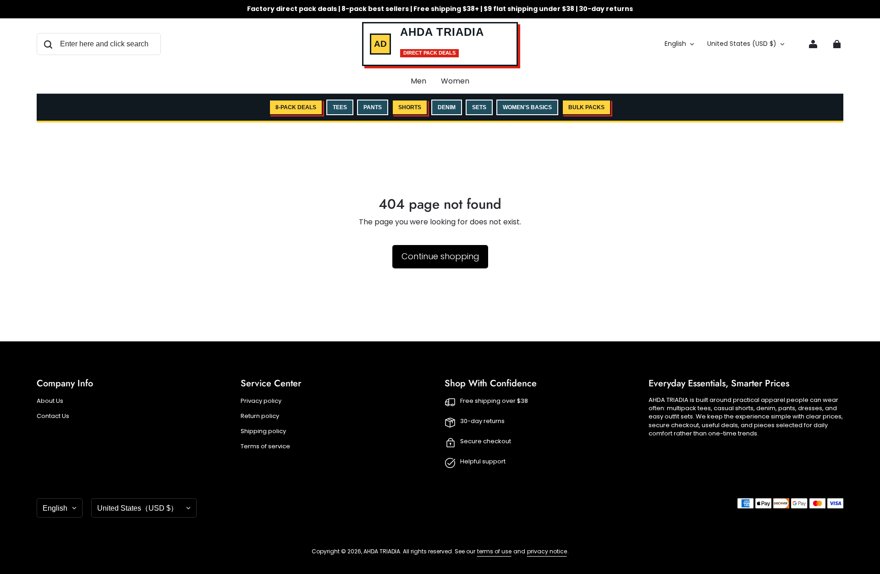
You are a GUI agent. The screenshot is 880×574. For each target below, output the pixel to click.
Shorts (409, 107)
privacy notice (547, 551)
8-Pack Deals (295, 107)
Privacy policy (261, 401)
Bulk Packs (586, 107)
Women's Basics (527, 107)
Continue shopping (440, 256)
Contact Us (53, 416)
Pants (372, 107)
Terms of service (265, 446)
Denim (447, 107)
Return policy (260, 416)
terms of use (494, 551)
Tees (340, 107)
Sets (479, 107)
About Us (50, 401)
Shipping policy (263, 431)
